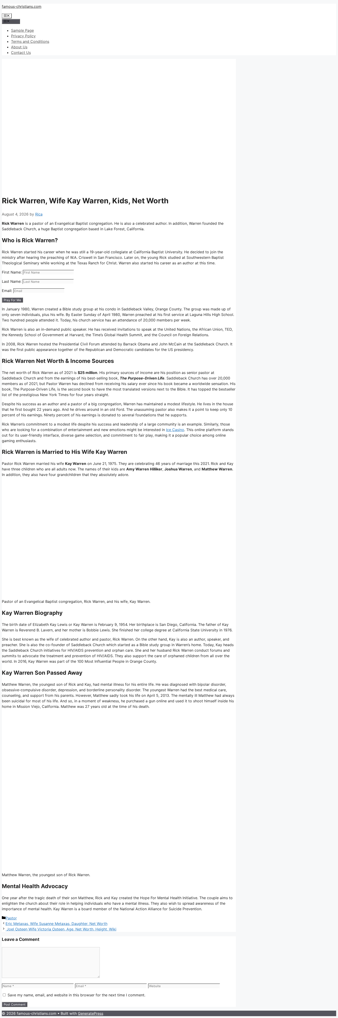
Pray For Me (12, 300)
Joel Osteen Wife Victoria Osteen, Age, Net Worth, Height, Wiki (61, 929)
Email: (7, 290)
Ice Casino (175, 429)
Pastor (11, 918)
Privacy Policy (23, 36)
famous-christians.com (21, 6)
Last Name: (12, 281)
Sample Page (22, 30)
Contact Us (21, 52)
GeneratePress (90, 1013)
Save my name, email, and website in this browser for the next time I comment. (76, 995)
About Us (19, 47)
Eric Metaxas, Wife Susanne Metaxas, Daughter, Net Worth (56, 923)
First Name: (12, 272)
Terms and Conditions (30, 41)
